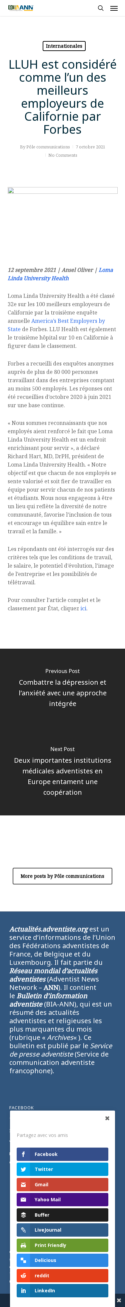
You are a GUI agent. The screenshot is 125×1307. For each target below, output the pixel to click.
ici (83, 608)
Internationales (64, 46)
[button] (114, 8)
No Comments (62, 155)
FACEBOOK (21, 1108)
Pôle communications (48, 147)
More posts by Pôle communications (62, 876)
